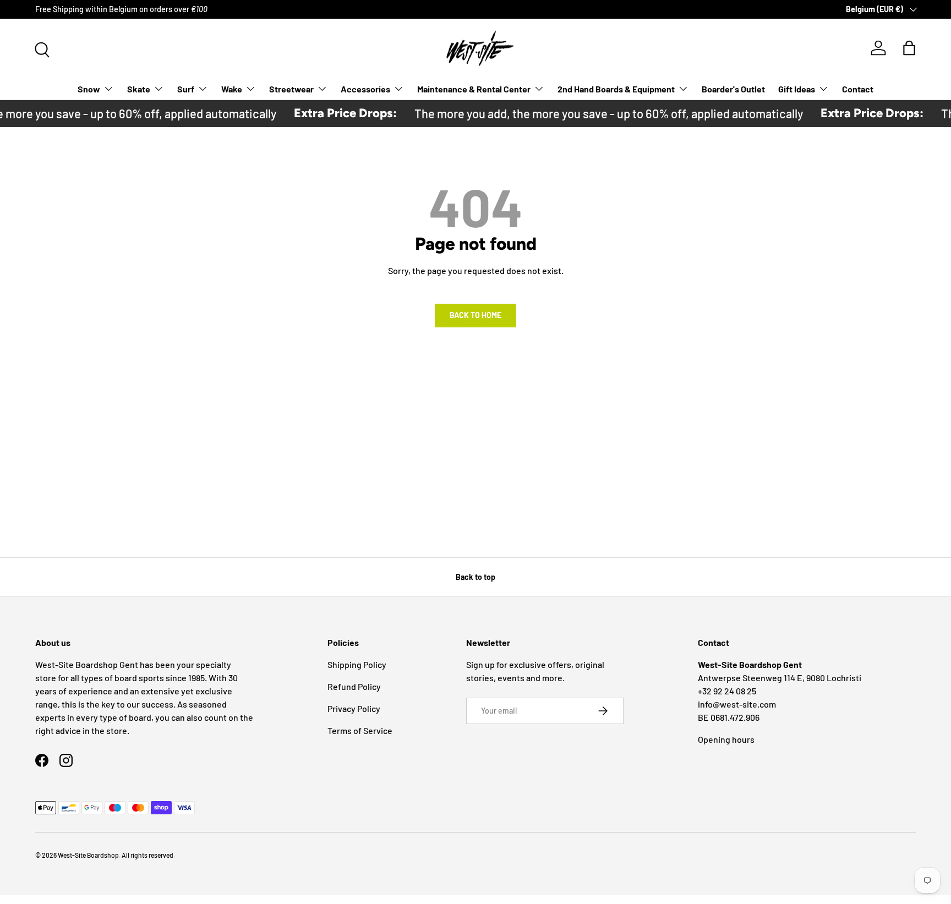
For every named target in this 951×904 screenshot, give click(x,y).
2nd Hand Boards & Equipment (616, 89)
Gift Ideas (796, 89)
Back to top (475, 577)
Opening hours (726, 739)
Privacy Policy (353, 708)
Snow (89, 89)
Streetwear (291, 89)
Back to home (475, 315)
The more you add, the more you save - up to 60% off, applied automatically (600, 113)
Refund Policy (354, 686)
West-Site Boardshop (88, 855)
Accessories (365, 89)
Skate (138, 89)
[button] (909, 48)
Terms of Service (359, 730)
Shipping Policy (356, 664)
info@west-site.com (737, 704)
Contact (857, 89)
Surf (185, 89)
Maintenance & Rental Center (474, 89)
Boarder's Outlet (733, 89)
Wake (231, 89)
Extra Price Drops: (336, 113)
